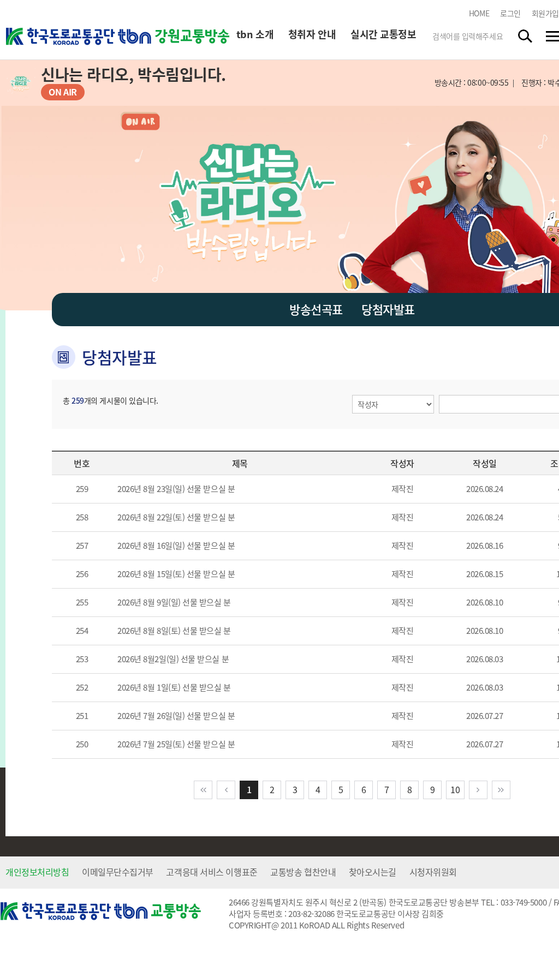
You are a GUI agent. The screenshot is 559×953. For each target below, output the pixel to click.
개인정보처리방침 (37, 872)
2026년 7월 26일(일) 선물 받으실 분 (176, 716)
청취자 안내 (312, 34)
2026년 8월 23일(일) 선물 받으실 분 (176, 489)
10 (455, 789)
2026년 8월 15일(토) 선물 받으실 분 (176, 574)
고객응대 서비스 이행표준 (211, 872)
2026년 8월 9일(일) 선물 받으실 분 (174, 602)
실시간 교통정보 (383, 34)
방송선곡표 (316, 309)
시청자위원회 (433, 872)
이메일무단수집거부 (117, 872)
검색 (525, 36)
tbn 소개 (254, 34)
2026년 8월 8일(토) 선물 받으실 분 (174, 631)
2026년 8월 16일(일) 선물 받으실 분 (176, 546)
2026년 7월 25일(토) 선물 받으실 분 (176, 744)
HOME (479, 13)
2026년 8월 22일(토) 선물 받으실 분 (176, 517)
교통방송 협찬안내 (303, 872)
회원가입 (545, 13)
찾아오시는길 (372, 872)
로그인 (510, 13)
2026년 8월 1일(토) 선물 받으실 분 (174, 687)
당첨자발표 (388, 309)
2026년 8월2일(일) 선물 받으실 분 (173, 659)
